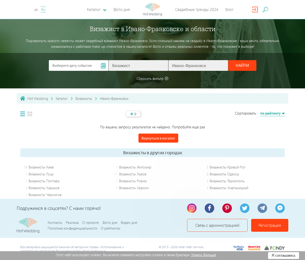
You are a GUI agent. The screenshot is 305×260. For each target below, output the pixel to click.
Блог (229, 9)
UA (36, 9)
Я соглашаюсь (283, 255)
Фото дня (121, 9)
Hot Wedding (37, 98)
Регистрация (270, 225)
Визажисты (84, 98)
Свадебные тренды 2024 (196, 9)
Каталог (62, 98)
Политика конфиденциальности (72, 228)
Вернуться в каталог (158, 138)
